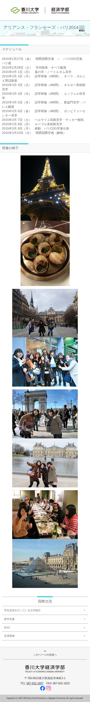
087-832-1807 (34, 683)
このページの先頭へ (45, 654)
